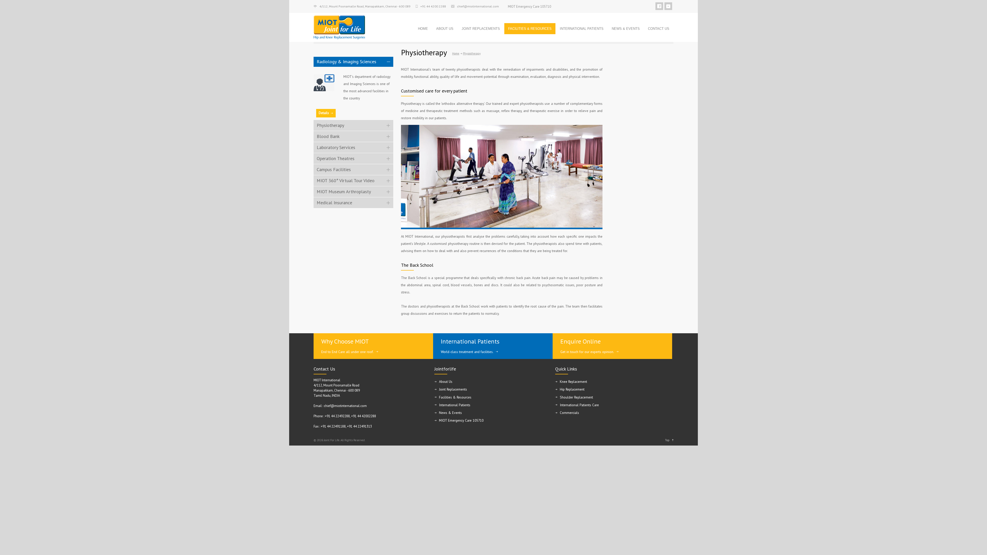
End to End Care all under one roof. (347, 351)
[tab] (353, 62)
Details (324, 113)
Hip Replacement (572, 389)
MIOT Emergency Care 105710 (529, 6)
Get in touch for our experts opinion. (587, 351)
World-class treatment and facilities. (467, 351)
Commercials (569, 412)
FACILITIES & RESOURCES (530, 29)
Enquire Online (580, 341)
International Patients (470, 341)
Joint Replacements (453, 389)
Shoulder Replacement (576, 397)
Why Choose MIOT (345, 341)
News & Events (450, 412)
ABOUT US (444, 29)
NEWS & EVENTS (626, 29)
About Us (445, 381)
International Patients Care (579, 405)
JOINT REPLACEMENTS (481, 29)
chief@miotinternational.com (478, 6)
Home (455, 53)
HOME (423, 29)
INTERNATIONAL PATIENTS (582, 29)
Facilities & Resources (455, 397)
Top (667, 440)
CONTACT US (658, 29)
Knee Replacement (573, 381)
